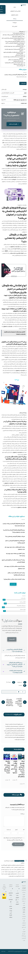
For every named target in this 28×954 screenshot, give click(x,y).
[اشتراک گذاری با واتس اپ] (22, 692)
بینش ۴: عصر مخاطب (19, 55)
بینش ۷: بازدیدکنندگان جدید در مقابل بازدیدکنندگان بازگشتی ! (15, 60)
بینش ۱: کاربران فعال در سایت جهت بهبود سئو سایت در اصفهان (14, 47)
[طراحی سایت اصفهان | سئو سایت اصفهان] (23, 5)
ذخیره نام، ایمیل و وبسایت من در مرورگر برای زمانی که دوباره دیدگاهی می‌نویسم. (13, 839)
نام (23, 829)
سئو (24, 912)
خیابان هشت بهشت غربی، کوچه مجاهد (10, 912)
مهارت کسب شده (20, 65)
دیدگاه (22, 814)
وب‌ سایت (9, 829)
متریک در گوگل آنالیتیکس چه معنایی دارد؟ (14, 41)
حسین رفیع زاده (19, 682)
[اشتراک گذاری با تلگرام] (18, 692)
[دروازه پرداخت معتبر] (4, 896)
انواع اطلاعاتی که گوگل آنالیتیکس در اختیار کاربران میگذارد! (15, 44)
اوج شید (14, 179)
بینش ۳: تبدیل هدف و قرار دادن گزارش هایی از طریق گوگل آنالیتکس (13, 53)
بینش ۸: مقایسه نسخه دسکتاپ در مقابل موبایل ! (14, 62)
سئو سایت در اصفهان (7, 326)
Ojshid (6, 251)
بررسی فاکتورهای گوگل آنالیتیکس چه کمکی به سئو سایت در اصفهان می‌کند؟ (13, 39)
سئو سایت (20, 685)
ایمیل (16, 829)
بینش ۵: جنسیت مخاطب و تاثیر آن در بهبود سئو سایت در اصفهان (13, 57)
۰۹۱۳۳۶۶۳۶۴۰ (11, 894)
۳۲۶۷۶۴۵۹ (11, 901)
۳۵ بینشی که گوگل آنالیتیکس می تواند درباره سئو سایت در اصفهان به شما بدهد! (13, 35)
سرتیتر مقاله (21, 31)
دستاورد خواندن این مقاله (18, 64)
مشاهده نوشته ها (9, 714)
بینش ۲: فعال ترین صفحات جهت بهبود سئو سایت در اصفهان (14, 50)
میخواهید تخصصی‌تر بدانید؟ (18, 33)
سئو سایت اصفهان (17, 902)
